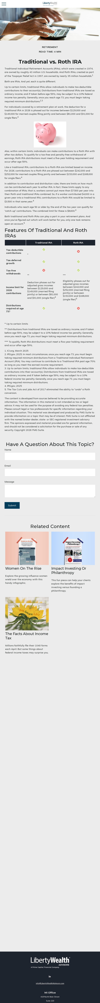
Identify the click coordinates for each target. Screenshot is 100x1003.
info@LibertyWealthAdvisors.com (50, 983)
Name (8, 449)
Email (8, 465)
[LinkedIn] (50, 976)
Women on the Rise (23, 568)
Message (9, 481)
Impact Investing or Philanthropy (68, 570)
